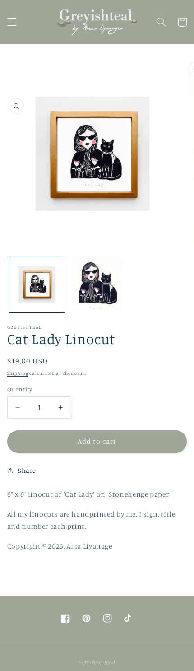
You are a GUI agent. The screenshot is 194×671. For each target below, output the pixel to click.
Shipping (17, 373)
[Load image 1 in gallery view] (37, 284)
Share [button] (27, 470)
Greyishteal (103, 661)
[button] (11, 22)
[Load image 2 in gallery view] (96, 284)
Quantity (19, 389)
